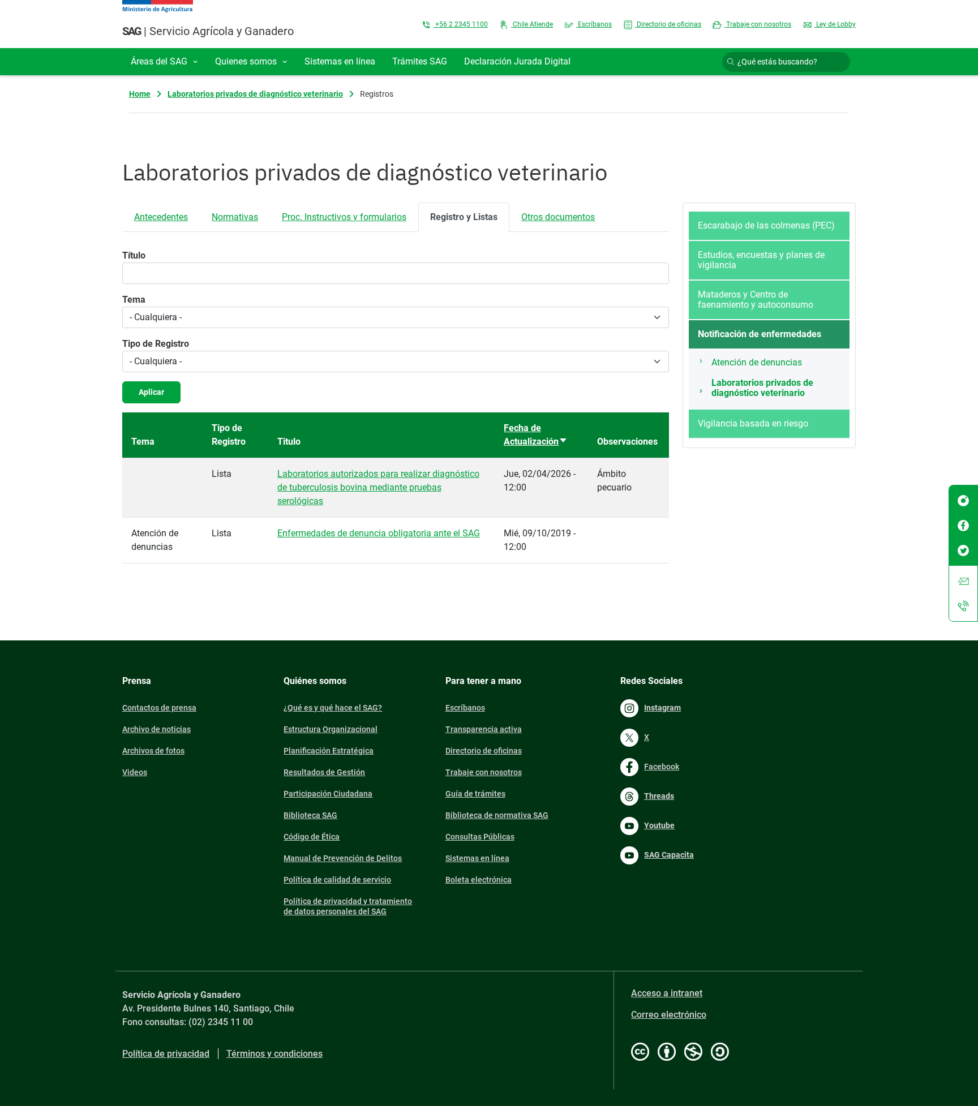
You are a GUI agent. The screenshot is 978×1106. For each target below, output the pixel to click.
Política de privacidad (165, 1053)
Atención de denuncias (756, 362)
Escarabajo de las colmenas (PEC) (766, 225)
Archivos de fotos (153, 750)
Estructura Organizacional (331, 729)
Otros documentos (558, 217)
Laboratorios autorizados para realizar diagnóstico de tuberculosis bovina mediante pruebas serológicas (378, 487)
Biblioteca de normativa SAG (496, 815)
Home (140, 93)
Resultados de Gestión (324, 772)
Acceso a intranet (666, 993)
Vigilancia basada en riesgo (753, 423)
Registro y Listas (463, 217)
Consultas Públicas (479, 836)
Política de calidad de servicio (337, 879)
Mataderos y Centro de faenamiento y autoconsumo (755, 299)
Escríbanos (594, 24)
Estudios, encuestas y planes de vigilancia (761, 259)
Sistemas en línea (477, 858)
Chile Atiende (532, 24)
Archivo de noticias (156, 729)
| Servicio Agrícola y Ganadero (208, 31)
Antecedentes (161, 217)
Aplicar (151, 392)
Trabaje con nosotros (757, 24)
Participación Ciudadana (328, 793)
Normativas (235, 217)
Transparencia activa (483, 729)
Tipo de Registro (155, 343)
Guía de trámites (475, 793)
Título (133, 255)
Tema (133, 299)
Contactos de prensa (159, 707)
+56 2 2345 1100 (461, 24)
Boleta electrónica (478, 879)
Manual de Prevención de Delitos (343, 858)
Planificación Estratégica (329, 750)
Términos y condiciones (274, 1053)
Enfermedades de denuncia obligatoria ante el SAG (378, 533)
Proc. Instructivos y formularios (344, 217)
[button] (164, 61)
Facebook (661, 766)
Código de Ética (312, 836)
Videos (134, 772)
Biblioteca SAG (310, 815)
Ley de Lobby (835, 24)
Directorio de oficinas (668, 24)
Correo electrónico (668, 1014)
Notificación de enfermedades (759, 334)
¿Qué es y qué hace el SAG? (333, 707)
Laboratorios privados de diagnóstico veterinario (255, 93)
